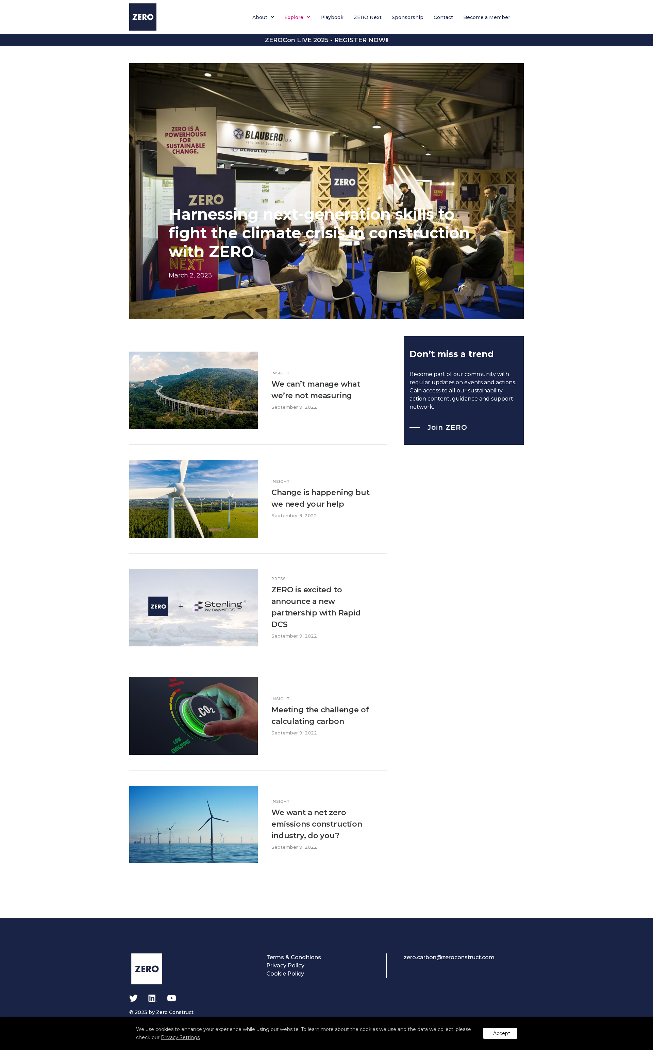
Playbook (332, 17)
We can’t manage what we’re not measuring (315, 389)
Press (278, 579)
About (259, 17)
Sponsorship (407, 17)
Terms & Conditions (293, 957)
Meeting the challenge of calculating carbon (320, 715)
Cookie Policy (285, 973)
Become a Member (486, 17)
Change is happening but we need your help (320, 498)
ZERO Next (368, 17)
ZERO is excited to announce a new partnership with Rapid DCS (316, 607)
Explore (293, 17)
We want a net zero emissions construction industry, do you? (316, 824)
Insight (280, 373)
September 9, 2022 (294, 407)
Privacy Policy (285, 965)
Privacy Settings (180, 1037)
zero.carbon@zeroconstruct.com (449, 957)
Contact (443, 17)
